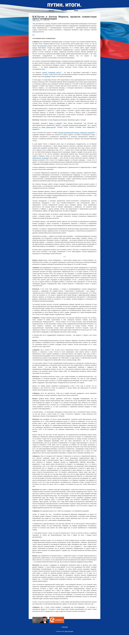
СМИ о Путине (36, 20)
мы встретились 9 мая (44, 45)
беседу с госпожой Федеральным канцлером (70, 125)
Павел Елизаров (69, 631)
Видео (76, 10)
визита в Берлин (55, 123)
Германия (48, 76)
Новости (64, 10)
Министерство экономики (40, 158)
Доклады (51, 10)
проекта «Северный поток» (51, 72)
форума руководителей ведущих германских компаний (76, 132)
